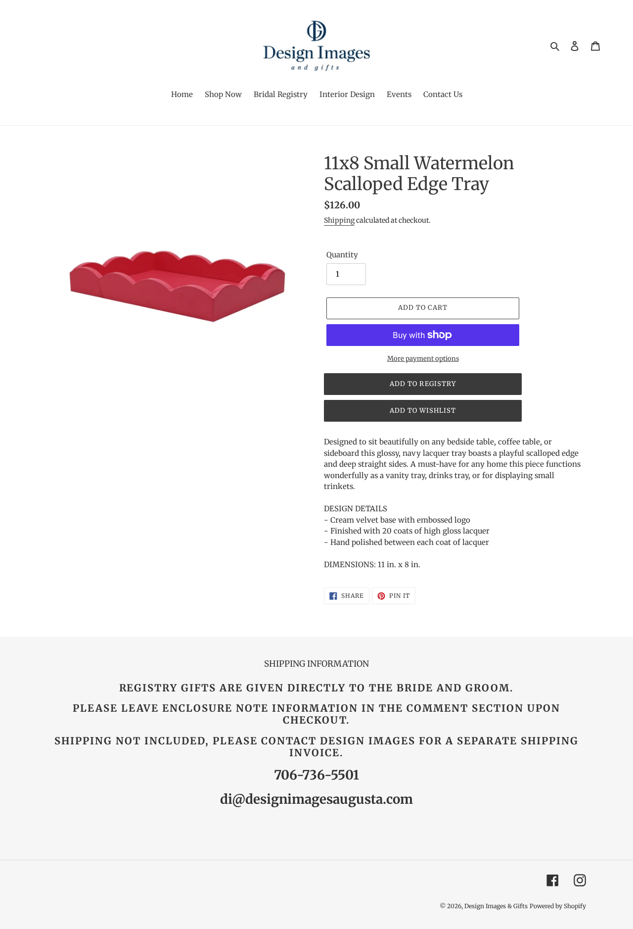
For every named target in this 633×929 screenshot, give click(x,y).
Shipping (339, 220)
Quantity (342, 254)
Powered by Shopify (558, 906)
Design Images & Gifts (496, 906)
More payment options (423, 358)
